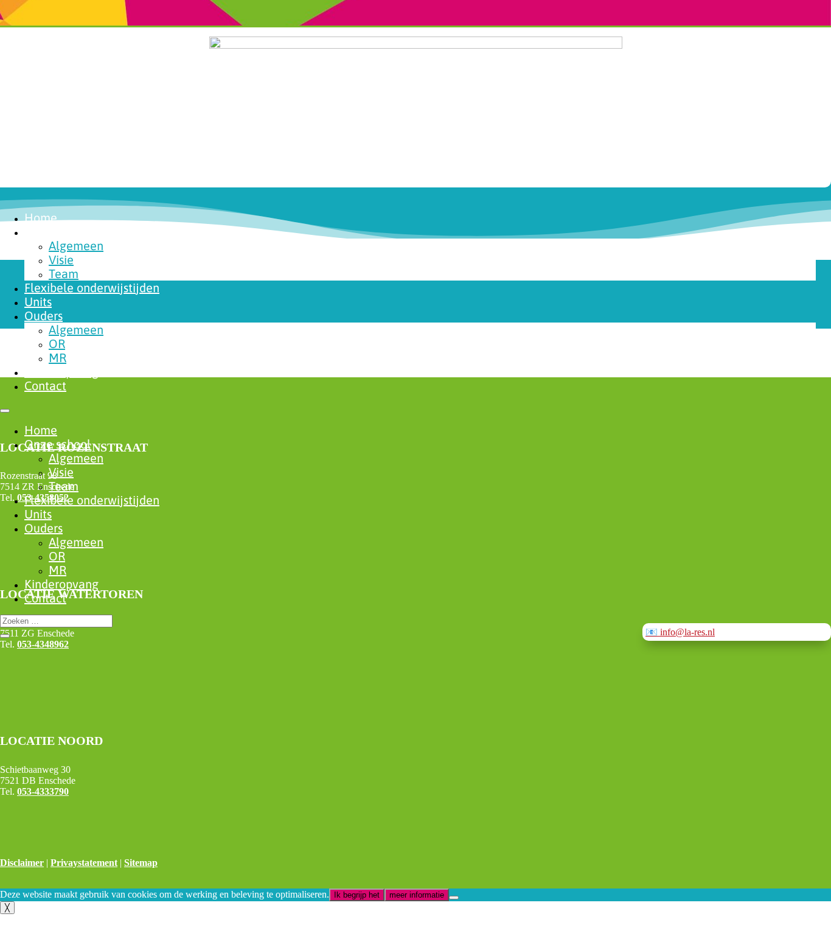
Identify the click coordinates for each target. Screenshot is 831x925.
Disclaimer (22, 862)
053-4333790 (43, 791)
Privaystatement (83, 862)
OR (57, 344)
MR (57, 358)
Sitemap (141, 862)
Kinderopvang (61, 372)
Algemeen (76, 246)
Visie (61, 260)
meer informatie (416, 894)
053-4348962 (43, 644)
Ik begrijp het (357, 894)
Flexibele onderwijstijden (91, 288)
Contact (45, 386)
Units (38, 302)
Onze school (57, 232)
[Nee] (454, 897)
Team (63, 274)
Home (40, 218)
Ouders (43, 316)
